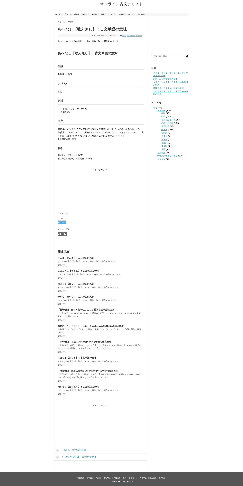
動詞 (163, 116)
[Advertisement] (100, 189)
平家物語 (122, 14)
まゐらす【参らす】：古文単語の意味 (77, 357)
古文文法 (68, 14)
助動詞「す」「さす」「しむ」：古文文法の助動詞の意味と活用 (91, 325)
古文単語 (58, 14)
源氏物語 (131, 14)
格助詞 (164, 143)
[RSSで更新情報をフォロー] (64, 234)
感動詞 (164, 133)
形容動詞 (165, 126)
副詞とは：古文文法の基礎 (165, 79)
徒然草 (77, 14)
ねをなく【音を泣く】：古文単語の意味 (78, 386)
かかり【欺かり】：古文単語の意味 (76, 296)
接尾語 (164, 139)
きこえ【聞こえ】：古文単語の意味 (76, 258)
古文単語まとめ (168, 120)
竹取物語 (85, 14)
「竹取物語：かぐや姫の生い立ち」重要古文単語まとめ (86, 309)
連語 (163, 149)
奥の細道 (141, 14)
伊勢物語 (95, 14)
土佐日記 (112, 14)
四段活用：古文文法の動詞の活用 (168, 88)
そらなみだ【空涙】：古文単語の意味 (79, 457)
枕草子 (104, 14)
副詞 (163, 113)
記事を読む (62, 265)
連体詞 (164, 146)
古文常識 (161, 153)
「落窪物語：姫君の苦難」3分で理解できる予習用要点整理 (88, 370)
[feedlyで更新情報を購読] (60, 234)
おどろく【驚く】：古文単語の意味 (76, 283)
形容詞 (139, 35)
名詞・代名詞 (167, 123)
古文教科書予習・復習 (167, 156)
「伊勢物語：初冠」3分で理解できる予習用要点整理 (84, 341)
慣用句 (164, 136)
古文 (124, 35)
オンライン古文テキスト (121, 4)
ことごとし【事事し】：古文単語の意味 (78, 270)
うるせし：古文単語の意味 (74, 450)
